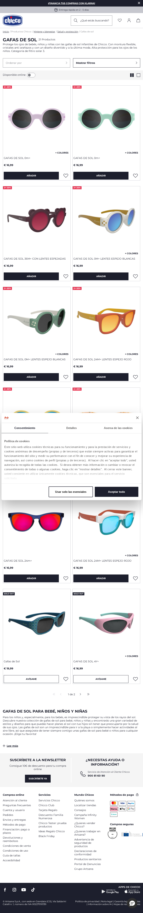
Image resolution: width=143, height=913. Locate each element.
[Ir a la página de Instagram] (14, 890)
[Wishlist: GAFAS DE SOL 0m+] (66, 176)
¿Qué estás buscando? (94, 20)
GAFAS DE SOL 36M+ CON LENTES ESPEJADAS (35, 258)
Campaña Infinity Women (85, 816)
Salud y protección (67, 31)
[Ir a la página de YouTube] (23, 890)
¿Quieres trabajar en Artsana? (87, 833)
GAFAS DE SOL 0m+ (17, 158)
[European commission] (132, 833)
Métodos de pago (14, 824)
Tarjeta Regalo (48, 810)
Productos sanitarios (87, 859)
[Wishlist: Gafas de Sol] (66, 679)
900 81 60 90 (96, 775)
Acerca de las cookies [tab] (118, 427)
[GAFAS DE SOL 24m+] (36, 522)
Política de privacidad (87, 901)
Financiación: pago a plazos (16, 831)
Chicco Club (46, 805)
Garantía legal (121, 901)
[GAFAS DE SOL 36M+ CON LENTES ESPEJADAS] (36, 220)
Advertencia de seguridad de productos (84, 843)
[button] (36, 63)
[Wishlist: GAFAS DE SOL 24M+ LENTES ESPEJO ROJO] (135, 377)
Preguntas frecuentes (17, 805)
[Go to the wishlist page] (120, 20)
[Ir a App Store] (132, 891)
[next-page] (79, 694)
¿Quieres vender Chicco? (84, 824)
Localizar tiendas (85, 805)
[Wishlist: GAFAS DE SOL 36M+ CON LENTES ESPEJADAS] (66, 276)
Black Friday (47, 836)
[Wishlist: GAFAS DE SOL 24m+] (66, 578)
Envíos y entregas (14, 819)
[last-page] (87, 694)
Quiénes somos (84, 800)
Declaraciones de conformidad (85, 852)
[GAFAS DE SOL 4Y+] (106, 623)
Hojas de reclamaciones (127, 904)
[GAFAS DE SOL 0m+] (36, 119)
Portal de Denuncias (87, 864)
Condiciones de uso (15, 850)
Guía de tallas (11, 855)
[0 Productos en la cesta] (138, 21)
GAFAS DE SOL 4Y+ (86, 661)
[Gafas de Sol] (36, 623)
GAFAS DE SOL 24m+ (18, 560)
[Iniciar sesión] (129, 20)
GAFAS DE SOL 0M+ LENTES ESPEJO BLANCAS (104, 258)
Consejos (80, 810)
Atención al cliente (15, 800)
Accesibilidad (11, 860)
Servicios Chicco (49, 800)
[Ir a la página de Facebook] (5, 890)
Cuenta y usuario (14, 810)
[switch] (31, 75)
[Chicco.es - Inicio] (13, 20)
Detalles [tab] (71, 427)
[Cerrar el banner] (137, 417)
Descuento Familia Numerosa (51, 816)
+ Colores (62, 152)
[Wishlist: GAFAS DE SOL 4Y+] (135, 679)
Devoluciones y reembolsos (13, 839)
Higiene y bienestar (44, 31)
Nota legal (106, 901)
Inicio (6, 31)
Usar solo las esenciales (70, 491)
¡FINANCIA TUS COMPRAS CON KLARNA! (71, 3)
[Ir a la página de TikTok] (33, 890)
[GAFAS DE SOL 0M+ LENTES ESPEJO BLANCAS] (106, 220)
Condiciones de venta (17, 845)
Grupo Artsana (83, 869)
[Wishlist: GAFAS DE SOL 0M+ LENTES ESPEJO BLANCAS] (135, 276)
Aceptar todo (116, 491)
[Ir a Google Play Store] (110, 891)
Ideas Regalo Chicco (52, 831)
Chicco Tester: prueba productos (52, 824)
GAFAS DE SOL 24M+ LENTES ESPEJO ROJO (102, 359)
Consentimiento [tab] (24, 427)
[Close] (139, 3)
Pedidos (8, 815)
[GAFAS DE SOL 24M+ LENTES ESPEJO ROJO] (106, 321)
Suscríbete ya (38, 778)
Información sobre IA (100, 904)
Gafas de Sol (12, 661)
